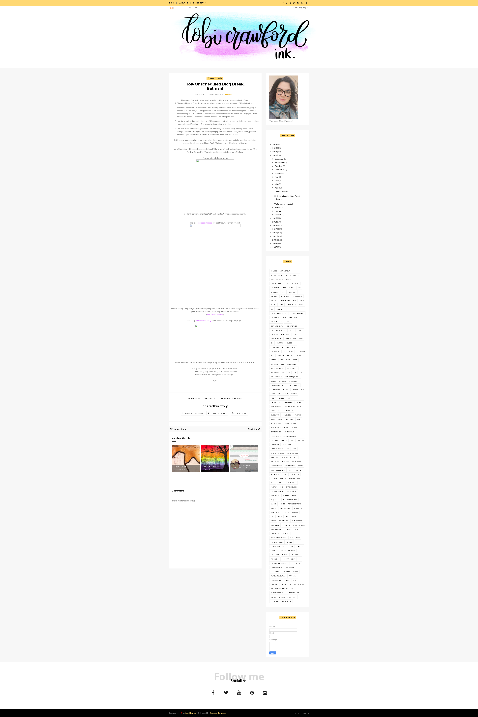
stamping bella (298, 525)
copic (295, 334)
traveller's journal (278, 576)
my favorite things (278, 470)
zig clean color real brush (281, 601)
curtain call (275, 351)
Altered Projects (215, 78)
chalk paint (281, 309)
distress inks (291, 364)
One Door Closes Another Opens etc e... (213, 467)
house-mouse (276, 423)
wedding (294, 589)
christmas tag (276, 322)
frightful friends (277, 398)
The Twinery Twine (215, 314)
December (279, 159)
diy (216, 398)
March (277, 207)
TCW (291, 546)
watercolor (286, 584)
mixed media (296, 461)
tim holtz (286, 572)
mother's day (290, 466)
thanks (284, 555)
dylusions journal (292, 377)
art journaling (289, 288)
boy (294, 301)
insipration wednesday (279, 428)
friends (294, 394)
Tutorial (292, 576)
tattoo (289, 542)
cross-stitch (291, 347)
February (278, 211)
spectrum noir (291, 517)
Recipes (282, 504)
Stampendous (297, 521)
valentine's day (276, 580)
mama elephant (293, 453)
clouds (291, 330)
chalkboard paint (297, 313)
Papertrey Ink (291, 487)
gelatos (300, 402)
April (277, 188)
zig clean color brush (287, 597)
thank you (275, 555)
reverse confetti (294, 504)
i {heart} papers (290, 423)
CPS (272, 343)
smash (280, 517)
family (296, 385)
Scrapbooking (285, 508)
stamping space (276, 529)
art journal (275, 288)
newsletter (295, 474)
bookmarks (285, 301)
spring (273, 521)
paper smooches (277, 487)
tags (298, 538)
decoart (208, 398)
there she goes (276, 567)
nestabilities (275, 474)
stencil (297, 529)
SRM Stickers (283, 521)
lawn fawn (287, 445)
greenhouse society (285, 411)
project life (275, 500)
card (281, 305)
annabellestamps (277, 284)
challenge (275, 317)
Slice (272, 517)
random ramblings (290, 500)
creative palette (277, 347)
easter (273, 381)
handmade (289, 419)
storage (286, 533)
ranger (273, 504)
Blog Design (297, 296)
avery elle (274, 292)
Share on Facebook (194, 413)
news (285, 474)
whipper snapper (293, 593)
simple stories (276, 512)
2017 (274, 151)
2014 (274, 222)
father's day (275, 389)
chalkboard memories (279, 313)
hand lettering (276, 419)
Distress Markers (277, 368)
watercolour (299, 584)
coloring (274, 334)
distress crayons (277, 364)
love (294, 449)
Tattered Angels (277, 542)
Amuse (288, 279)
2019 (274, 144)
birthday (274, 296)
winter (273, 597)
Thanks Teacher (281, 191)
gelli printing (276, 406)
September (279, 169)
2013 (274, 225)
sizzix (287, 512)
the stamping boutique (279, 563)
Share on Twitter (219, 413)
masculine (274, 457)
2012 (274, 229)
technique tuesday (288, 550)
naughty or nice (295, 470)
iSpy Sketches (276, 432)
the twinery (225, 398)
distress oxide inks (278, 373)
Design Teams (199, 3)
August (278, 173)
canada (273, 305)
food (273, 394)
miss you (285, 461)
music (300, 466)
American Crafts (277, 279)
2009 (274, 240)
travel (295, 572)
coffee (300, 330)
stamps (288, 529)
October (278, 166)
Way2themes (190, 713)
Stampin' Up (275, 525)
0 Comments (228, 94)
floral (285, 389)
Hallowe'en (275, 415)
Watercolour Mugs (204, 320)
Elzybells (282, 381)
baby (283, 292)
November (279, 162)
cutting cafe (288, 351)
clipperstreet (292, 326)
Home (171, 3)
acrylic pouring (277, 275)
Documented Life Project (183, 468)
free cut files (283, 394)
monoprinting (276, 466)
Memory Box (286, 457)
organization (294, 478)
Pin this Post (241, 413)
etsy (289, 385)
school (273, 508)
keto (292, 440)
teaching (274, 550)
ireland (294, 428)
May (277, 184)
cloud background (278, 330)
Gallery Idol (275, 402)
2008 (274, 243)
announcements (293, 284)
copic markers (276, 339)
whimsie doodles (277, 593)
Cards (301, 305)
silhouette (298, 508)
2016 (274, 155)
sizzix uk (295, 512)
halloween (287, 415)
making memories (277, 453)
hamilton (297, 415)
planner (286, 495)
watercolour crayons (279, 589)
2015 (274, 218)
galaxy (290, 398)
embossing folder (277, 385)
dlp (295, 373)
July (276, 177)
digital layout (291, 360)
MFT (295, 457)
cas (272, 309)
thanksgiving (296, 555)
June (277, 180)
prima (294, 495)
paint (273, 483)
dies (281, 360)
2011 (274, 232)
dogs (301, 373)
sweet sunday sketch (278, 538)
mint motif (275, 461)
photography (291, 491)
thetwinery (237, 398)
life (288, 449)
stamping (286, 525)
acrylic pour (285, 271)
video (287, 580)
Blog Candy (285, 296)
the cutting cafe (289, 559)
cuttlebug (301, 351)
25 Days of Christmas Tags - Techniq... (243, 468)
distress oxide (292, 368)
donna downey (276, 377)
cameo (301, 301)
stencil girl (275, 533)
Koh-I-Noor (275, 445)
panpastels (292, 483)
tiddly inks (275, 572)
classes (287, 322)
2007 (274, 247)
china (284, 317)
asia (299, 288)
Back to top (301, 713)
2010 (274, 236)
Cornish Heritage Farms (294, 339)
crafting (280, 343)
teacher (300, 546)
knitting (301, 440)
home (299, 419)
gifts (273, 411)
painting (281, 483)
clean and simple (277, 326)
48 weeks (274, 271)
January (278, 214)
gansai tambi (288, 402)
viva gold (274, 584)
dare (272, 356)
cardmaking (291, 305)
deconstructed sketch (295, 356)
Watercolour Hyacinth (283, 204)
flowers (295, 389)
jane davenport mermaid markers (283, 436)
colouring (285, 334)
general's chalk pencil (293, 406)
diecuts (273, 360)
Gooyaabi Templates (218, 713)
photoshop (275, 495)
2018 (274, 148)
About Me (183, 3)
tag (291, 538)
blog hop (274, 301)
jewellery (274, 440)
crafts (289, 343)
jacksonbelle (289, 432)
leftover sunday (277, 449)
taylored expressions (279, 546)
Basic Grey (292, 292)
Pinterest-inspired (204, 223)
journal (284, 440)
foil (302, 389)
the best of (275, 559)
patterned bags (277, 491)
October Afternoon (278, 478)
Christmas (293, 317)
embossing (293, 381)
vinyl (295, 580)
